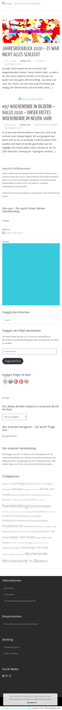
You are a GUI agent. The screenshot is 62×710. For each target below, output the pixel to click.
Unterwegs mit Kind (34, 547)
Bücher (6, 499)
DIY (33, 499)
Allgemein (40, 61)
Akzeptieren (32, 702)
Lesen (37, 537)
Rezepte (29, 543)
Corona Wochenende (21, 499)
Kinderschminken (11, 653)
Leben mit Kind (21, 537)
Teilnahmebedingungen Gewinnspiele (20, 601)
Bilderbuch (14, 495)
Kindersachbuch (22, 531)
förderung (18, 512)
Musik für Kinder (18, 543)
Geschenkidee (38, 511)
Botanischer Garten (28, 495)
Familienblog (15, 506)
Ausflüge (18, 483)
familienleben (40, 506)
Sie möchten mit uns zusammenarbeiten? (21, 624)
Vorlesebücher (9, 554)
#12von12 (7, 483)
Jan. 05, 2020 (9, 125)
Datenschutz (9, 594)
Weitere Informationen (42, 699)
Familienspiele (8, 512)
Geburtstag (27, 512)
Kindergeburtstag (49, 526)
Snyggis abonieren (13, 361)
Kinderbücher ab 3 (32, 526)
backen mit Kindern (43, 483)
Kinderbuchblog (12, 516)
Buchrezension (44, 495)
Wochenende (36, 553)
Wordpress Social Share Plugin (17, 708)
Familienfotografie (11, 647)
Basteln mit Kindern (31, 489)
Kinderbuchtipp (38, 520)
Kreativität (35, 531)
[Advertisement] (31, 274)
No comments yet (13, 64)
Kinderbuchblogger (32, 516)
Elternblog (40, 500)
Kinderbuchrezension (15, 520)
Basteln (17, 489)
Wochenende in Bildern (45, 125)
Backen (30, 483)
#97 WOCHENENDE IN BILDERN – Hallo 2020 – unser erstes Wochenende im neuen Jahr (28, 112)
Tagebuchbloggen (10, 547)
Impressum (8, 588)
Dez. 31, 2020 (10, 61)
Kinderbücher (13, 526)
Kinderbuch (50, 512)
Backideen (7, 489)
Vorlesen (20, 554)
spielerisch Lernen (40, 543)
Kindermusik (8, 531)
